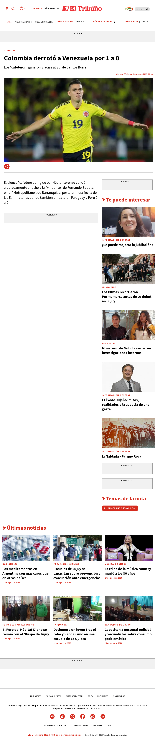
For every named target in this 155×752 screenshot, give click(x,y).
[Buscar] (13, 8)
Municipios (109, 287)
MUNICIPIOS (35, 696)
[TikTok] (62, 716)
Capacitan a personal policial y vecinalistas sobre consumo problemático (128, 634)
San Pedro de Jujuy (118, 624)
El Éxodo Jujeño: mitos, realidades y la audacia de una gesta (125, 404)
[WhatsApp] (92, 716)
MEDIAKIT (97, 725)
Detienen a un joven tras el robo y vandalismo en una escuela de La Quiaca (74, 634)
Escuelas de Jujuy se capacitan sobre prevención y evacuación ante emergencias (77, 573)
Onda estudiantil (39, 22)
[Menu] (7, 8)
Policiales (109, 343)
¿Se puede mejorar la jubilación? (127, 244)
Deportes (10, 50)
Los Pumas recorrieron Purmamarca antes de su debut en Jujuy (127, 296)
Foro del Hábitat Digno (18, 624)
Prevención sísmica (66, 564)
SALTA (90, 696)
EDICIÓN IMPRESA (53, 696)
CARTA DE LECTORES (74, 696)
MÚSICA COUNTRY (116, 564)
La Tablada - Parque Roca (121, 456)
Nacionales (10, 564)
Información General (116, 240)
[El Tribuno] (82, 8)
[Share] (7, 166)
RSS (109, 725)
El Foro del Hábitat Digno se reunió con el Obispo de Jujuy (25, 631)
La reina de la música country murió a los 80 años (128, 571)
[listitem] (24, 8)
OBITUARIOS (102, 696)
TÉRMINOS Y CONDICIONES (56, 725)
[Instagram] (103, 716)
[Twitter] (72, 716)
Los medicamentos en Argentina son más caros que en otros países (25, 573)
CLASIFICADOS (118, 696)
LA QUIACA (60, 624)
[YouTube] (52, 716)
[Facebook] (82, 716)
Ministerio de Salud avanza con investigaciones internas (126, 350)
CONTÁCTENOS (81, 725)
